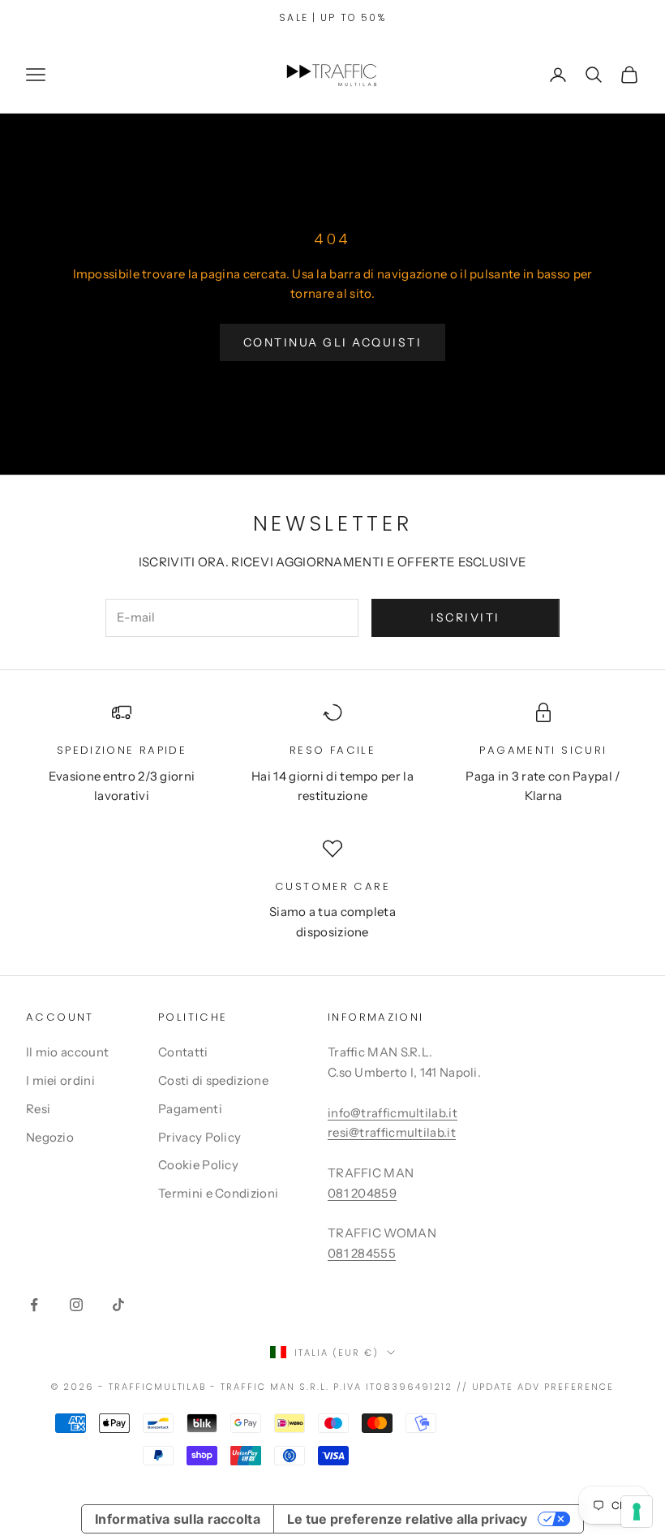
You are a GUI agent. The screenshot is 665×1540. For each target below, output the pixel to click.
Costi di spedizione (213, 1080)
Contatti (183, 1052)
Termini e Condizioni (218, 1193)
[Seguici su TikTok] (118, 1305)
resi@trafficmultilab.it (392, 1132)
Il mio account (67, 1052)
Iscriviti (465, 617)
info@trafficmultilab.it (392, 1113)
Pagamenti (190, 1108)
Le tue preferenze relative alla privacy (407, 1519)
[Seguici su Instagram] (76, 1305)
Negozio (50, 1137)
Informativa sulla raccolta (177, 1519)
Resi (38, 1108)
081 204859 (362, 1193)
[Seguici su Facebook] (34, 1305)
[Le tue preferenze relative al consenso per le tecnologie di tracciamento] (636, 1511)
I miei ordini (60, 1080)
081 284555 (362, 1253)
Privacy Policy (199, 1137)
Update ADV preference (543, 1386)
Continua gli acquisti (333, 342)
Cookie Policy (198, 1164)
